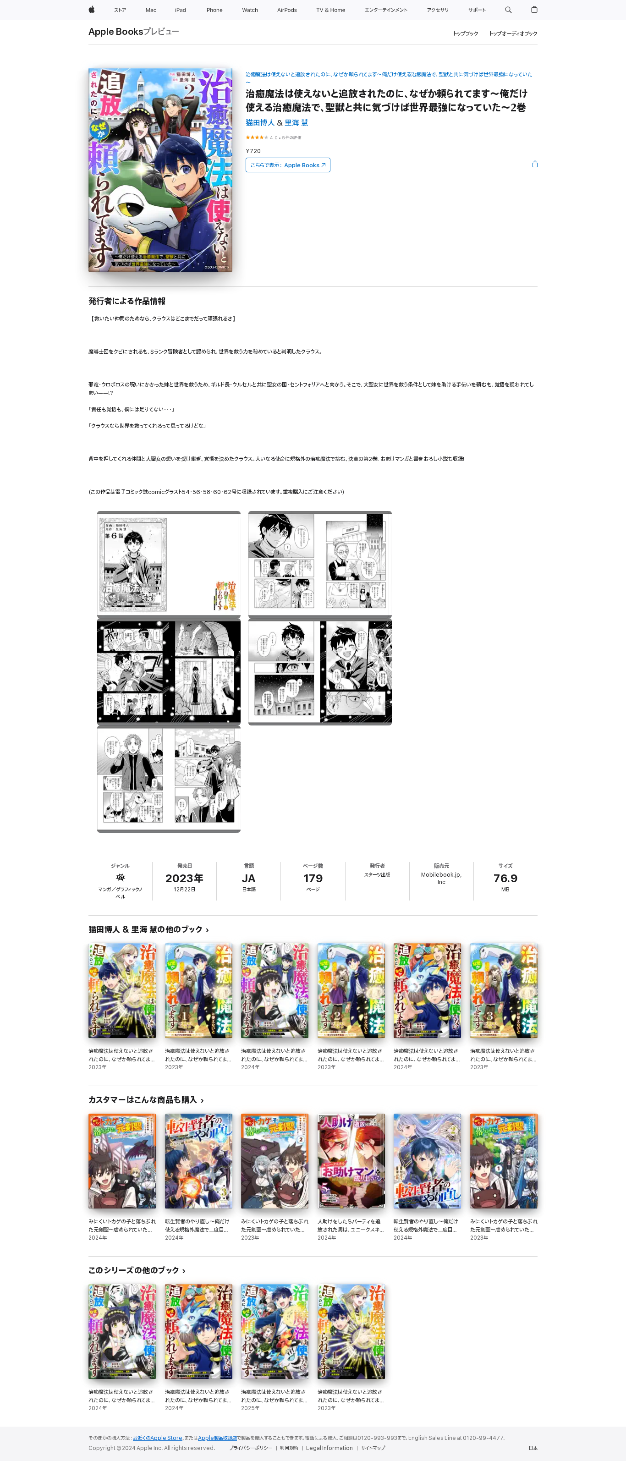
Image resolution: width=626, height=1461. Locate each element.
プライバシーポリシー (250, 1448)
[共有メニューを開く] (535, 165)
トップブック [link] (465, 33)
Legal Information (329, 1448)
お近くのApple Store (157, 1438)
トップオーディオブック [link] (513, 33)
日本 (533, 1448)
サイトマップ (373, 1448)
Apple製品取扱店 (217, 1438)
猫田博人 (260, 123)
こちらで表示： (285, 165)
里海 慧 (296, 123)
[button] (508, 10)
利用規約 (289, 1448)
